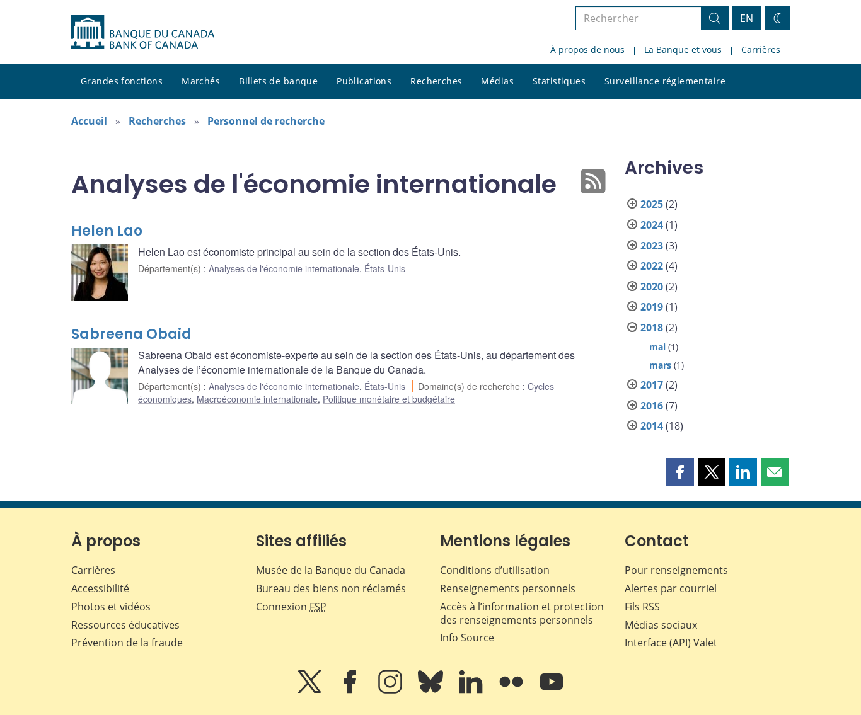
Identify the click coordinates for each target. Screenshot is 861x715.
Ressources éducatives (125, 625)
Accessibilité (100, 588)
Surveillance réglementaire (664, 81)
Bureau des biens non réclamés (331, 588)
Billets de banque (278, 81)
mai (657, 347)
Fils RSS (642, 607)
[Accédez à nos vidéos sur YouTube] (551, 690)
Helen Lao (106, 231)
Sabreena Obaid (131, 334)
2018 (651, 328)
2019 (651, 307)
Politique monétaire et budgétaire (389, 398)
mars (660, 365)
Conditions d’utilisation (495, 570)
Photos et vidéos (111, 607)
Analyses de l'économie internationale (284, 268)
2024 (651, 225)
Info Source (467, 637)
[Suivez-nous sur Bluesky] (432, 690)
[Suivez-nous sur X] (311, 690)
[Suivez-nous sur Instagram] (391, 690)
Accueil (89, 121)
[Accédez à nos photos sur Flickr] (512, 690)
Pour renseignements (676, 570)
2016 (651, 406)
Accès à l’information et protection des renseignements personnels (522, 613)
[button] (680, 472)
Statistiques (559, 81)
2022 (651, 266)
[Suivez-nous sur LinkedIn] (472, 690)
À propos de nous (587, 49)
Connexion (291, 607)
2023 (651, 246)
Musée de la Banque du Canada (330, 570)
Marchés (201, 81)
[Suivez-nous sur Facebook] (351, 690)
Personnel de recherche (266, 121)
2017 (651, 385)
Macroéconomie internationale (257, 398)
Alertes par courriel (671, 588)
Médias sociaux (661, 625)
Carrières (760, 49)
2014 (651, 426)
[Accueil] (142, 32)
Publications (364, 81)
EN (746, 18)
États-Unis (384, 268)
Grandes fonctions (122, 81)
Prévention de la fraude (127, 642)
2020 (651, 287)
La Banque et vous (683, 49)
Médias (497, 81)
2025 (651, 204)
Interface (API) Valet (671, 642)
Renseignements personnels (507, 588)
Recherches (436, 81)
